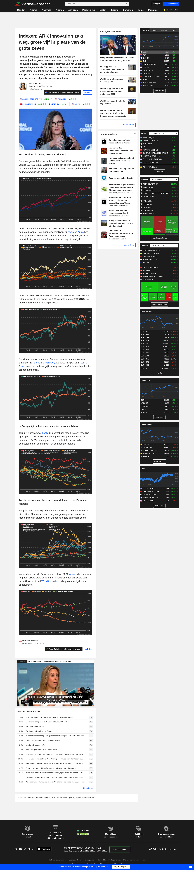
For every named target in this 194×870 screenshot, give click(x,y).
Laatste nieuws (128, 125)
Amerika (164, 30)
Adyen (72, 574)
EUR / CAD (145, 353)
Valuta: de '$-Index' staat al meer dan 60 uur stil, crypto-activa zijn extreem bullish (54, 773)
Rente (143, 469)
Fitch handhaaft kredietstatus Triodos (39, 731)
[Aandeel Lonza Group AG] (44, 104)
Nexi (57, 581)
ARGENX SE (147, 144)
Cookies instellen (75, 860)
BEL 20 (145, 52)
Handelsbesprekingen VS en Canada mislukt (42, 750)
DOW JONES (148, 70)
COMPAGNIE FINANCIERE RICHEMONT (156, 153)
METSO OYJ (147, 263)
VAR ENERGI (148, 280)
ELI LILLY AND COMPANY (152, 159)
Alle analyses (129, 245)
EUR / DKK (145, 350)
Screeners (128, 10)
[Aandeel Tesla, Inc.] (74, 99)
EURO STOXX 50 (149, 64)
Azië (174, 30)
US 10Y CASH (148, 488)
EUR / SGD (145, 365)
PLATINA (144, 412)
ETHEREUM (147, 447)
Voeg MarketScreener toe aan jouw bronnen (64, 92)
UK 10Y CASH (148, 501)
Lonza (45, 433)
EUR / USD (145, 331)
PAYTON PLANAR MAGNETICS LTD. (156, 193)
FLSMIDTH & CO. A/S (150, 259)
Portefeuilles (88, 10)
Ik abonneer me (171, 4)
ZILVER (143, 409)
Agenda (60, 10)
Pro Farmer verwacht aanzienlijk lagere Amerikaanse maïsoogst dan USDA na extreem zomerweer (55, 782)
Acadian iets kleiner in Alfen (35, 745)
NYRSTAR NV (148, 210)
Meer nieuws (88, 788)
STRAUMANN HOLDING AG (153, 277)
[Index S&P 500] (88, 104)
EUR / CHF (145, 337)
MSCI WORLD (148, 86)
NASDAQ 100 (148, 73)
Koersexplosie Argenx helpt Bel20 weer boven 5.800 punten (47, 722)
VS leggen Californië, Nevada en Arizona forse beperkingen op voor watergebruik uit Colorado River (55, 777)
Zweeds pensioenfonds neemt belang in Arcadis (43, 740)
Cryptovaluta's (146, 425)
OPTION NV (147, 207)
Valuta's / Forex (146, 312)
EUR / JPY (144, 368)
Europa (154, 30)
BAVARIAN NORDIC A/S (151, 250)
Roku (21, 366)
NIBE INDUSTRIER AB (151, 253)
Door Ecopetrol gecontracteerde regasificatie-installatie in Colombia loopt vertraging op (55, 763)
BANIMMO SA (148, 190)
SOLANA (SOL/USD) (150, 450)
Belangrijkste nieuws (111, 31)
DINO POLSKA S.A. (150, 256)
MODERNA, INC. (149, 138)
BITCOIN (146, 444)
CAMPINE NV (148, 187)
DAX (144, 61)
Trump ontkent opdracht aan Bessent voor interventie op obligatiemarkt (51, 768)
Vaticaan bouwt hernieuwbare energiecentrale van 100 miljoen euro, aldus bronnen (55, 754)
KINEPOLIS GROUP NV (151, 156)
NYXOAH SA (147, 201)
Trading (115, 10)
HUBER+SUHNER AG (151, 267)
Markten (21, 10)
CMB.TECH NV (148, 196)
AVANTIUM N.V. (148, 213)
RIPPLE (146, 456)
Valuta (159, 373)
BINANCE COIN (149, 453)
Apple (81, 232)
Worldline (46, 581)
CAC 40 (146, 58)
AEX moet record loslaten (35, 726)
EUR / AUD (145, 356)
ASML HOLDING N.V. (150, 162)
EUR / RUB (145, 341)
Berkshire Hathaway (44, 362)
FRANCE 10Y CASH (150, 498)
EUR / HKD (145, 362)
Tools (141, 10)
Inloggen (156, 4)
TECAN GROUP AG (150, 273)
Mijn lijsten (159, 171)
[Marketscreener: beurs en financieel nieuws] (33, 4)
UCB (144, 147)
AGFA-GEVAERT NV (150, 184)
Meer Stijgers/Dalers (159, 238)
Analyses (46, 10)
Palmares (153, 10)
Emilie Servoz (35, 83)
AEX (144, 55)
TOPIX (145, 79)
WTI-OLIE (144, 403)
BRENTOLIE (145, 406)
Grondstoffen (146, 380)
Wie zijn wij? (89, 860)
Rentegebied (159, 506)
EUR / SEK (145, 344)
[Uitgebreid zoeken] (126, 4)
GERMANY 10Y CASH (151, 492)
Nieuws (33, 10)
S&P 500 (146, 67)
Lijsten (103, 10)
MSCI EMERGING (149, 83)
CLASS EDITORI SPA (150, 141)
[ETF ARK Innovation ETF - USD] (50, 99)
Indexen (146, 30)
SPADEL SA (147, 204)
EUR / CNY (145, 359)
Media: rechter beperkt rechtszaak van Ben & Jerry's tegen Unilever (50, 717)
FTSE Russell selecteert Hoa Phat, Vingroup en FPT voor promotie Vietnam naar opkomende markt (55, 759)
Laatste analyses (108, 134)
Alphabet (43, 239)
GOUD (143, 400)
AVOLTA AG (147, 270)
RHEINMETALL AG (150, 167)
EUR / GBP (145, 334)
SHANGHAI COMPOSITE (152, 76)
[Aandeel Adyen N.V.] (67, 104)
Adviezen (73, 10)
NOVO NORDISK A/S (150, 150)
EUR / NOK (145, 347)
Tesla (71, 232)
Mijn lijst (144, 133)
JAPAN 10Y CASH (149, 495)
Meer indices (159, 90)
